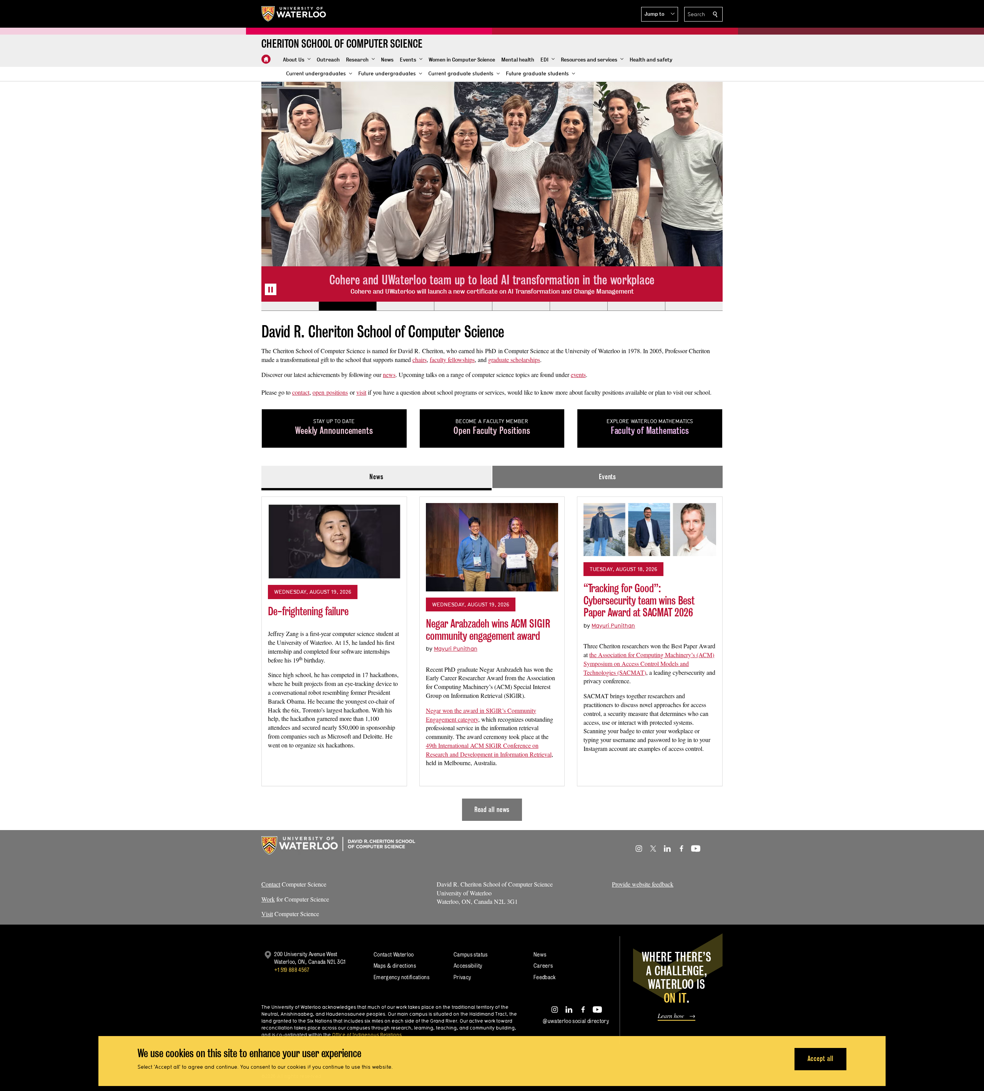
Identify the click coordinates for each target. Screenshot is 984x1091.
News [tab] (376, 477)
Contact (270, 884)
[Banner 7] (636, 306)
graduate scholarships (514, 359)
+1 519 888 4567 (291, 969)
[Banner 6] (578, 306)
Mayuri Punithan (455, 648)
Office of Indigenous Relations (367, 1034)
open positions (330, 392)
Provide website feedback (642, 884)
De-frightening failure (308, 611)
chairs (419, 359)
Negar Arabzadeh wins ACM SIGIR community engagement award (488, 630)
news (389, 374)
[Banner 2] (347, 306)
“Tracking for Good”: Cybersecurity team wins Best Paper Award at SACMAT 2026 (639, 600)
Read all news (492, 809)
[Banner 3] (405, 306)
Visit (267, 914)
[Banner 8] (694, 306)
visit (361, 392)
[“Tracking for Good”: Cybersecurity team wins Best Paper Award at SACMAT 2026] (649, 529)
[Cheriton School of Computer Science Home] (266, 59)
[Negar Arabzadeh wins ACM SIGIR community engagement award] (492, 547)
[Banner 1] (290, 306)
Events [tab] (607, 477)
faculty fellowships (452, 359)
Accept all (820, 1058)
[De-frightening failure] (334, 541)
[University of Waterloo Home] (294, 14)
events (578, 374)
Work (268, 899)
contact (300, 392)
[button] (660, 14)
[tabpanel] (492, 655)
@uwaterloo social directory (576, 1021)
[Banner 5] (521, 306)
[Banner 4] (463, 306)
